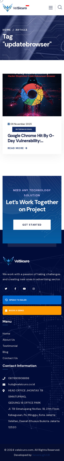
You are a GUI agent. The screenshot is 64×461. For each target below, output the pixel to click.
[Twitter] (6, 288)
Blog (5, 352)
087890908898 (18, 378)
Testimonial (10, 346)
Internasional (24, 129)
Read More (16, 148)
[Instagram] (33, 288)
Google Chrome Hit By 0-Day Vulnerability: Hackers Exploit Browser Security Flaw (31, 143)
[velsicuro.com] (15, 7)
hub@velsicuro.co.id (21, 384)
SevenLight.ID (41, 455)
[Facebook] (15, 288)
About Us (9, 339)
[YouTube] (24, 288)
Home (7, 29)
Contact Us (10, 358)
